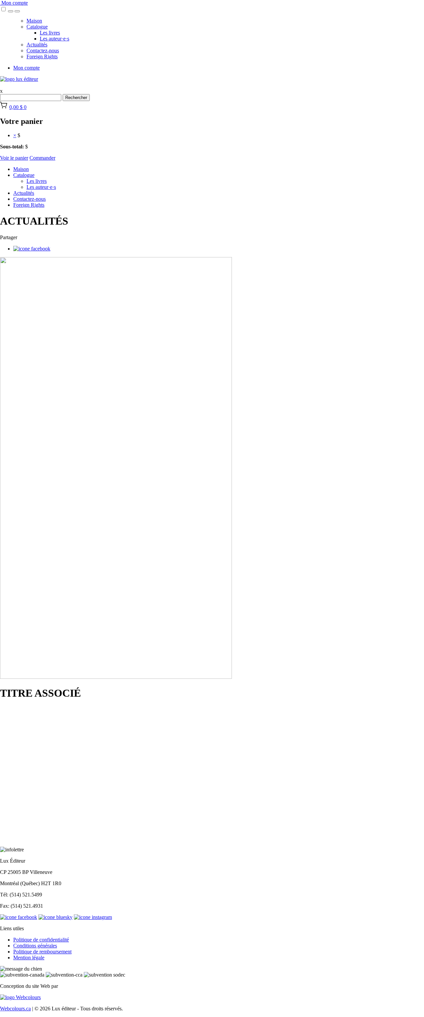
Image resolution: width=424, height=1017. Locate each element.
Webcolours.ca (15, 1008)
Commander (42, 158)
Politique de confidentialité (41, 939)
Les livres (50, 32)
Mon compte (14, 3)
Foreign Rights (42, 56)
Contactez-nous (42, 50)
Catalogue (37, 26)
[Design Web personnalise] (20, 997)
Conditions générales (35, 945)
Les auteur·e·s (54, 38)
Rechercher (76, 97)
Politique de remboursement (42, 951)
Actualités (36, 44)
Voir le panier (14, 158)
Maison (34, 21)
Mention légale (28, 957)
